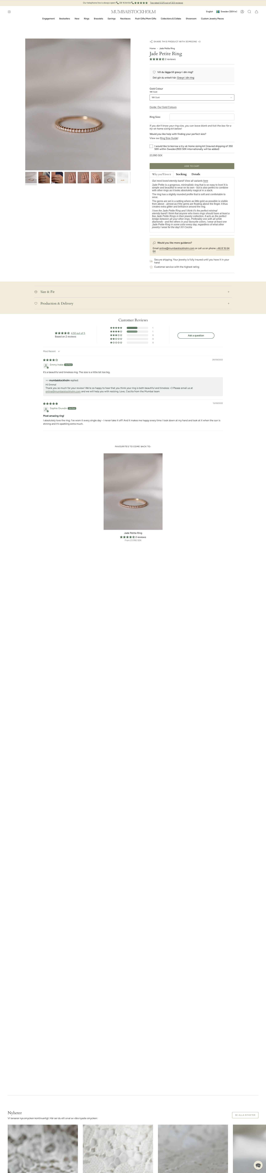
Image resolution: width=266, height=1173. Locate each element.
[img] (50, 360)
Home (153, 48)
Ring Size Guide (169, 138)
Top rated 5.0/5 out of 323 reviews (166, 3)
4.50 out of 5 (78, 333)
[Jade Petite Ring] (133, 491)
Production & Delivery (56, 303)
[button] (249, 11)
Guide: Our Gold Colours (163, 107)
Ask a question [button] (196, 335)
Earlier (25, 104)
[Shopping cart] (256, 11)
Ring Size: (155, 116)
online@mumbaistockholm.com (176, 248)
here (205, 181)
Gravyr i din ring (185, 77)
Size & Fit (47, 291)
